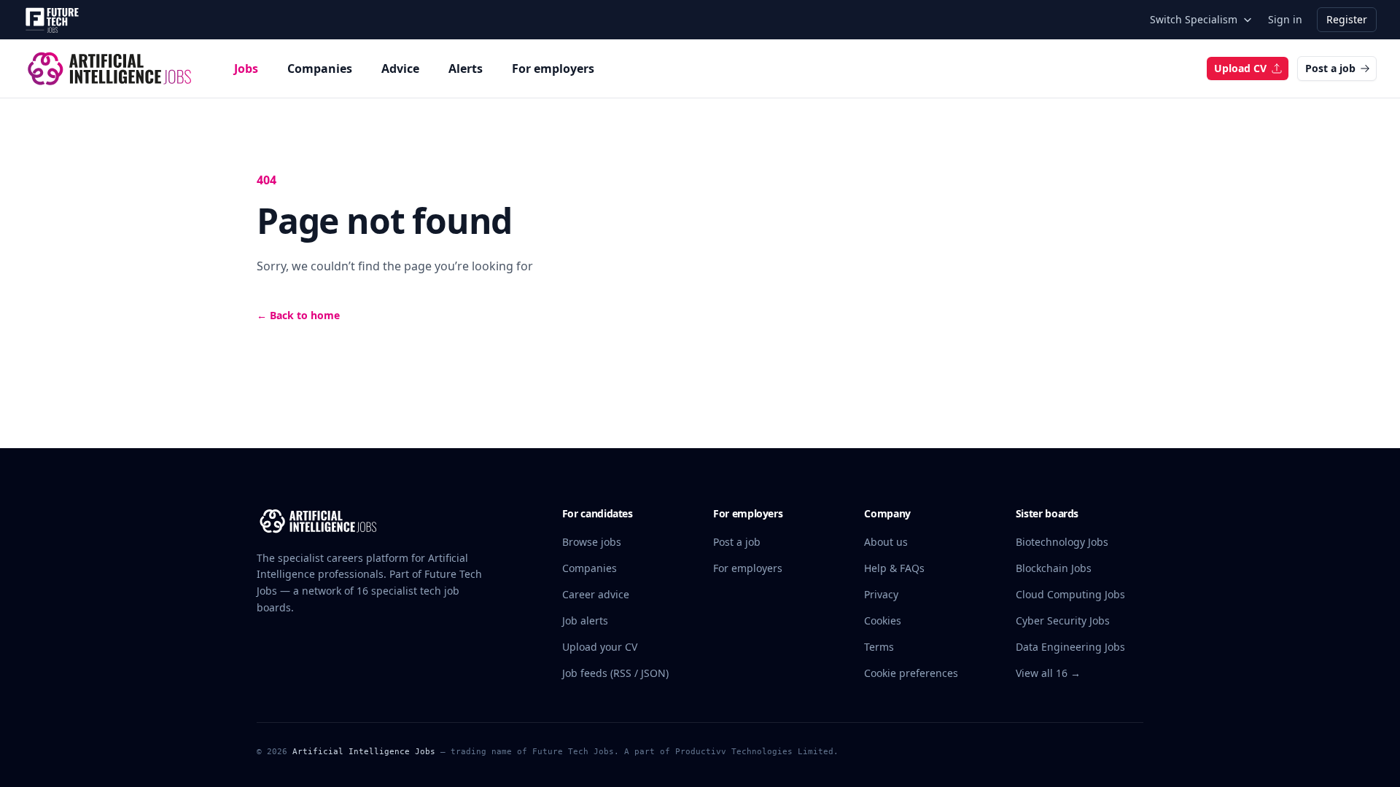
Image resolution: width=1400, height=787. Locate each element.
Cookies (882, 620)
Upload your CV (599, 647)
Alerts (465, 68)
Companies (319, 68)
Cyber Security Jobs (1063, 620)
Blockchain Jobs (1054, 568)
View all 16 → (1048, 673)
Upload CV (1240, 68)
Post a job (1330, 68)
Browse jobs (591, 542)
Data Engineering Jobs (1070, 647)
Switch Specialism (1193, 19)
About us (886, 542)
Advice (400, 68)
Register (1346, 19)
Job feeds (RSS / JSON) (615, 673)
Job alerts (585, 620)
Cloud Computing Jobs (1070, 594)
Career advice (595, 594)
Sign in (1285, 19)
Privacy (881, 594)
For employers (553, 68)
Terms (879, 647)
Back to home (298, 315)
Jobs (246, 68)
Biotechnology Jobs (1062, 542)
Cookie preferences (911, 673)
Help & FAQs (894, 568)
